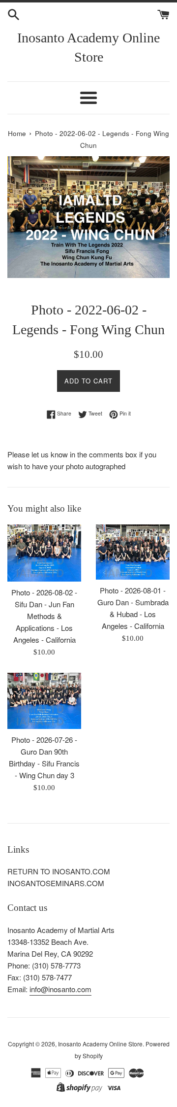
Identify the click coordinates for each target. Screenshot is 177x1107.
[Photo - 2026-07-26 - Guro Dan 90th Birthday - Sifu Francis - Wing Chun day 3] (44, 701)
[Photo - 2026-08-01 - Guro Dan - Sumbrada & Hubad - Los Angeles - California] (133, 552)
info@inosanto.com (60, 989)
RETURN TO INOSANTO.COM (58, 871)
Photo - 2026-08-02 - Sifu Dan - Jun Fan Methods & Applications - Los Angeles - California (44, 616)
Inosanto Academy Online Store (88, 47)
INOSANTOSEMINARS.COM (55, 883)
